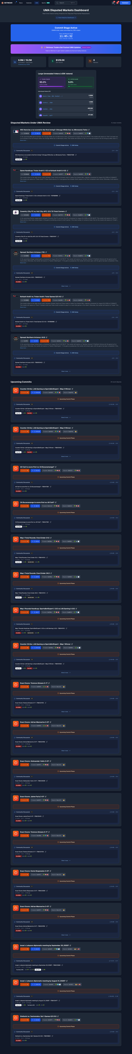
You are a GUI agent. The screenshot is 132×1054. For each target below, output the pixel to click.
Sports (45, 3)
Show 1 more (65, 286)
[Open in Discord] (76, 155)
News (21, 3)
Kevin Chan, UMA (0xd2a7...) (52, 96)
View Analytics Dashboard (66, 17)
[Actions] (64, 133)
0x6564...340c (47, 109)
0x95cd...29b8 (47, 102)
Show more (23, 140)
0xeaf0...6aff (47, 115)
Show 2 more (64, 417)
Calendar (29, 3)
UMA (36, 3)
